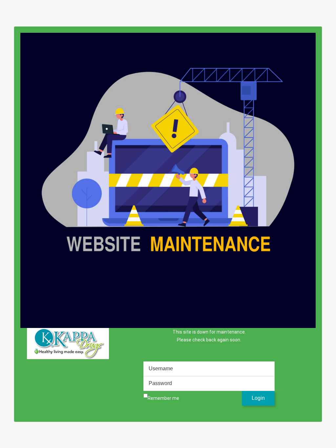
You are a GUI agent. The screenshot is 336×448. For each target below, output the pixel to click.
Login (258, 398)
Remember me (163, 398)
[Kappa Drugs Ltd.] (68, 343)
